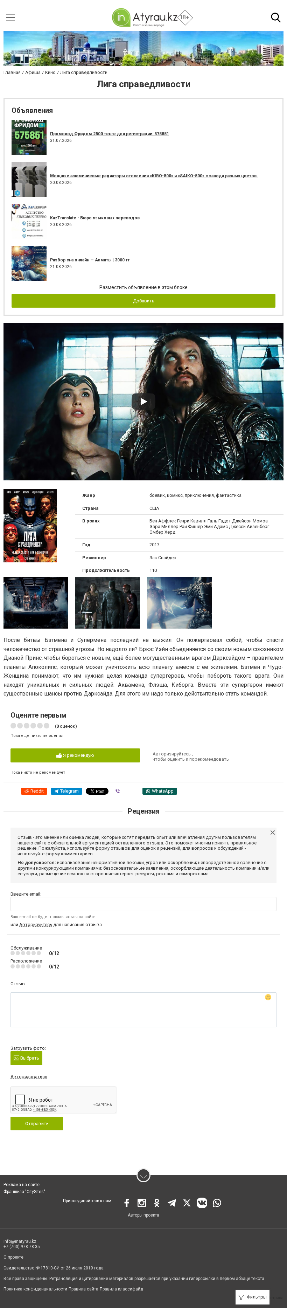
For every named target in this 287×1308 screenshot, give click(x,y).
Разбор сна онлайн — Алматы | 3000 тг (90, 260)
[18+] (144, 17)
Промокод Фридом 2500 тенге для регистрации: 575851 (109, 133)
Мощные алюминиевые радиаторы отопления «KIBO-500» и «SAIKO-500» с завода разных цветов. (154, 175)
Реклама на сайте (22, 1184)
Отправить (37, 1123)
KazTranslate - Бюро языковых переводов (95, 217)
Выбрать (29, 1058)
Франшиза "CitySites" (24, 1191)
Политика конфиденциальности (35, 1289)
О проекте (13, 1257)
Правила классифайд (121, 1289)
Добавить (143, 300)
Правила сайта (83, 1289)
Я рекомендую (78, 755)
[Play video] (143, 401)
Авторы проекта (143, 1215)
